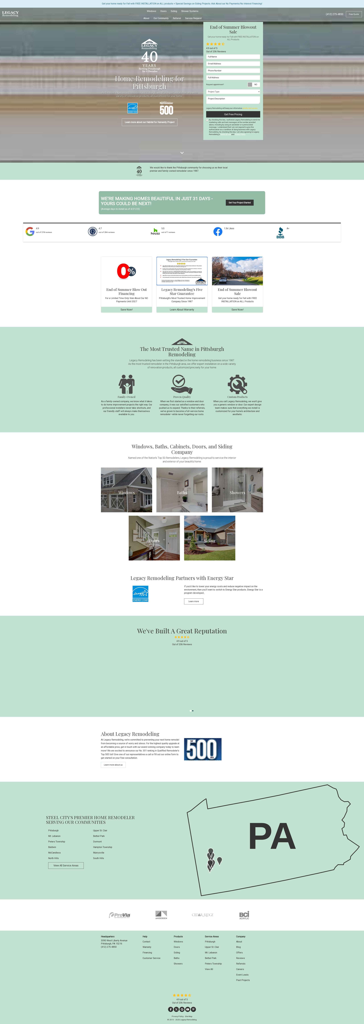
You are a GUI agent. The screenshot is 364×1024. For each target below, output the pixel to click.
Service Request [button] (193, 18)
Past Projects (243, 980)
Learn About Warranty (182, 309)
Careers (240, 969)
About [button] (146, 18)
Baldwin (52, 847)
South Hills (98, 858)
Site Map (188, 1016)
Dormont (97, 841)
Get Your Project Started (240, 203)
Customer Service (151, 958)
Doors (177, 947)
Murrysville (98, 852)
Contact (146, 941)
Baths (176, 958)
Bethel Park (99, 836)
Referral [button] (177, 18)
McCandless (54, 852)
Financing (147, 952)
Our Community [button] (161, 18)
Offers (239, 952)
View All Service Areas (65, 865)
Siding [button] (174, 11)
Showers (178, 963)
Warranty (147, 947)
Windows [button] (151, 11)
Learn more (194, 601)
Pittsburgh (53, 830)
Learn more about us (113, 765)
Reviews (240, 958)
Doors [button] (163, 11)
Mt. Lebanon (54, 836)
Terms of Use (225, 134)
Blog (238, 947)
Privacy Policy (240, 134)
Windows (178, 941)
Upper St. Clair (100, 830)
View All (209, 969)
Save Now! (127, 309)
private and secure (250, 108)
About (239, 941)
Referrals (240, 963)
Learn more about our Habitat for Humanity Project (149, 122)
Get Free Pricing (233, 114)
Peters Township (56, 841)
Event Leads (242, 974)
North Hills (53, 858)
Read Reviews (211, 695)
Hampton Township (102, 847)
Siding (177, 952)
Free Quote (354, 14)
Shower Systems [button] (189, 11)
